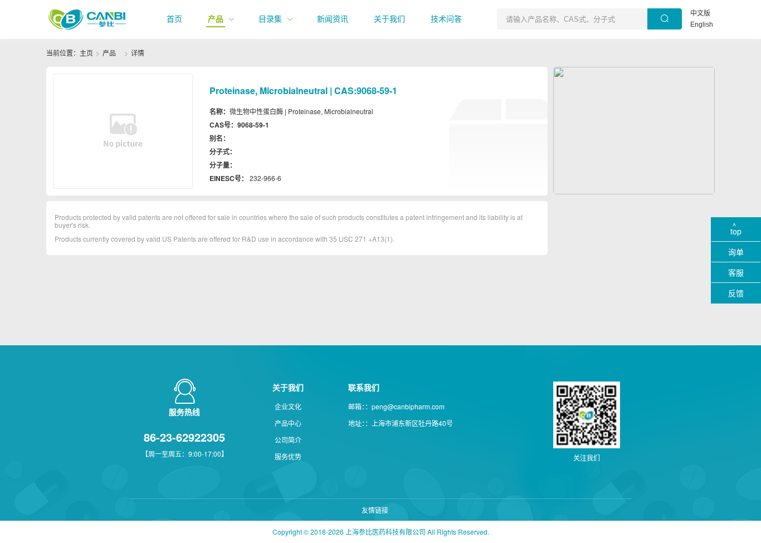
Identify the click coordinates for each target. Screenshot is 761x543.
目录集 (270, 18)
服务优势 (288, 456)
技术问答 (446, 18)
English (701, 24)
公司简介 (288, 439)
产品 (215, 18)
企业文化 (288, 406)
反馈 (736, 293)
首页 (174, 18)
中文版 (700, 13)
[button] (174, 18)
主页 (86, 52)
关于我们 (389, 18)
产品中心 (288, 423)
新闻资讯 (332, 18)
